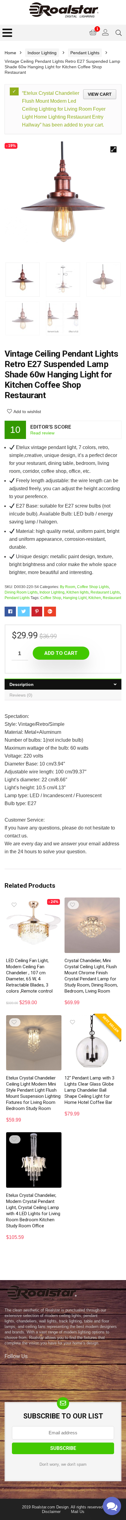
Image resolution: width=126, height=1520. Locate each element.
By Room (67, 587)
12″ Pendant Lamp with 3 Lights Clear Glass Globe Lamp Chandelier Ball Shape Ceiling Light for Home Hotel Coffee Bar (89, 1090)
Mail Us (77, 1511)
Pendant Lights (84, 52)
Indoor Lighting (42, 52)
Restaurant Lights (105, 592)
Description (21, 684)
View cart (100, 94)
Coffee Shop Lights (93, 587)
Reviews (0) (20, 695)
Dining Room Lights (21, 592)
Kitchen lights (77, 592)
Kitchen (94, 598)
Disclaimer (51, 1511)
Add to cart (61, 653)
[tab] (63, 684)
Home (10, 52)
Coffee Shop (50, 598)
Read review (42, 432)
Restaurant (112, 598)
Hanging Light (75, 598)
